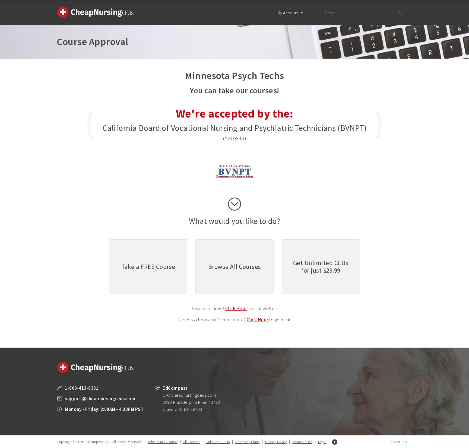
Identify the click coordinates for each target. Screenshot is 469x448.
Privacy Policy (276, 441)
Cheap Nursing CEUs (95, 12)
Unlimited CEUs (218, 441)
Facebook (334, 442)
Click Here (236, 309)
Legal (322, 441)
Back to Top (397, 441)
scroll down (234, 204)
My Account (288, 12)
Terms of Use (302, 441)
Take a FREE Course (163, 441)
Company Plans (247, 441)
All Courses (191, 441)
